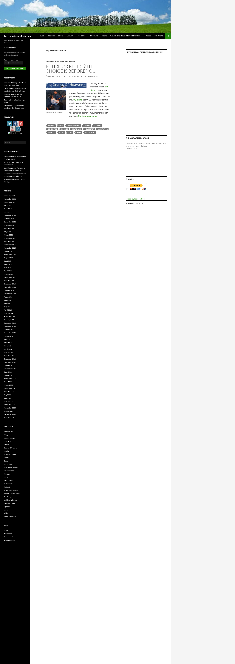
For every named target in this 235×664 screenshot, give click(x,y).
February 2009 (9, 388)
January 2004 (9, 418)
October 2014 (9, 290)
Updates (7, 507)
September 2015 (10, 254)
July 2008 (7, 395)
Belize (60, 126)
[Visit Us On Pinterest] (21, 123)
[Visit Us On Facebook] (15, 123)
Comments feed (9, 537)
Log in (6, 530)
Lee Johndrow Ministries (17, 35)
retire (70, 132)
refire (61, 132)
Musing (55, 61)
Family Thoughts (10, 454)
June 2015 (8, 264)
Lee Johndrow (72, 76)
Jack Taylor (103, 129)
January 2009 (9, 392)
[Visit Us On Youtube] (12, 129)
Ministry (81, 36)
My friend (77, 99)
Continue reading (87, 116)
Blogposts (7, 435)
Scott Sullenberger (10, 179)
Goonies (64, 129)
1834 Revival (8, 432)
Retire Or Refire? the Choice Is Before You (71, 68)
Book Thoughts (9, 438)
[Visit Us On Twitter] (9, 123)
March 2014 (8, 313)
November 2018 (10, 215)
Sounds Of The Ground (12, 494)
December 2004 (10, 414)
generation (52, 129)
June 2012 (8, 372)
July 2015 (7, 261)
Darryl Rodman (73, 126)
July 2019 (7, 206)
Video (6, 510)
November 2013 (10, 326)
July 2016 (7, 232)
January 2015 (9, 281)
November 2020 (10, 199)
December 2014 (10, 284)
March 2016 (8, 235)
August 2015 (8, 258)
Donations (158, 36)
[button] (66, 85)
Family (6, 451)
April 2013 (8, 349)
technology (90, 132)
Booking (51, 36)
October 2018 (9, 219)
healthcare (76, 129)
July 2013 (7, 339)
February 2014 (9, 316)
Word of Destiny (67, 61)
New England (8, 480)
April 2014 (8, 310)
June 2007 (8, 398)
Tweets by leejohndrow (135, 199)
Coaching (7, 441)
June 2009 (8, 382)
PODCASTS (94, 36)
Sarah (78, 132)
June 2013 (8, 343)
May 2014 (7, 307)
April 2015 (8, 271)
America (51, 126)
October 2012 (9, 365)
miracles (51, 132)
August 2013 (8, 336)
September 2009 (10, 378)
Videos (148, 36)
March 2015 (8, 274)
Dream (49, 61)
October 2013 (9, 330)
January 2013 (9, 356)
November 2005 (10, 408)
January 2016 (9, 241)
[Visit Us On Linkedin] (18, 129)
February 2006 (9, 405)
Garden (7, 458)
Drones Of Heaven (10, 448)
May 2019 (7, 212)
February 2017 (9, 225)
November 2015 (10, 248)
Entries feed (8, 534)
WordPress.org (9, 540)
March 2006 (8, 401)
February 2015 (9, 277)
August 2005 (8, 411)
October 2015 (9, 251)
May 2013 (7, 346)
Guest (6, 461)
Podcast (7, 487)
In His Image (8, 464)
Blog (42, 36)
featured (97, 126)
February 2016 (9, 238)
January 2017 (9, 228)
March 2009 (8, 385)
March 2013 (8, 352)
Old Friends (8, 484)
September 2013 (10, 333)
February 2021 (9, 196)
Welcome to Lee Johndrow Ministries (125, 36)
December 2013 (10, 323)
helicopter (89, 129)
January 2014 (9, 320)
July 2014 (7, 300)
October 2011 (9, 375)
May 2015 (7, 268)
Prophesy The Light (11, 490)
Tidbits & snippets (10, 500)
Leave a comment (90, 76)
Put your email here (11, 60)
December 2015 (10, 245)
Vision (6, 513)
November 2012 (10, 362)
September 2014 (10, 294)
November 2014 (10, 287)
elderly (87, 126)
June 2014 (8, 303)
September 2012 (10, 369)
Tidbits (104, 36)
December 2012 (10, 359)
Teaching (7, 497)
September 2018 (10, 222)
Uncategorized (9, 503)
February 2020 (9, 202)
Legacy (70, 36)
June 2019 (8, 209)
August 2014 (8, 297)
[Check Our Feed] (15, 133)
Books (60, 36)
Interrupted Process (11, 467)
